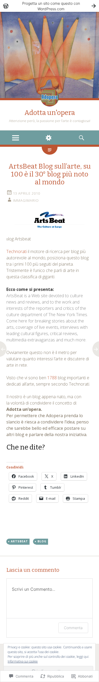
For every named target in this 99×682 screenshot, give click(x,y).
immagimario (26, 200)
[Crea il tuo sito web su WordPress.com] (49, 6)
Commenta (73, 627)
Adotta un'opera (49, 113)
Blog (41, 541)
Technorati (17, 251)
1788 (52, 378)
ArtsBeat (19, 541)
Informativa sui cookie (23, 661)
